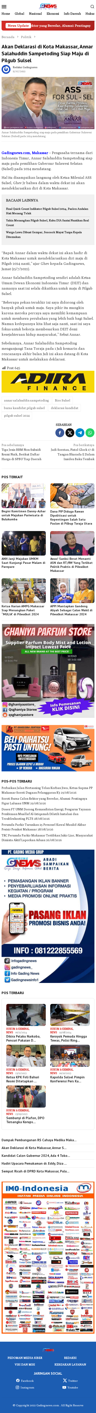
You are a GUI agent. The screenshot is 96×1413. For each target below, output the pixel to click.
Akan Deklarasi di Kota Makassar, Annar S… (34, 1148)
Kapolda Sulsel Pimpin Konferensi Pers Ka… (67, 1079)
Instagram (27, 1387)
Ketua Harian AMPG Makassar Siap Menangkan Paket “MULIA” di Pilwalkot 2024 (23, 610)
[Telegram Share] (79, 432)
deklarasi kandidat (64, 408)
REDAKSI (70, 1357)
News (9, 1032)
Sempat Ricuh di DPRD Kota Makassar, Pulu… (35, 1171)
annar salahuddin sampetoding (26, 400)
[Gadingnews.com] (48, 6)
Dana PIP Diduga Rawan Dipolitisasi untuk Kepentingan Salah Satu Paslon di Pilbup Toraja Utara (71, 517)
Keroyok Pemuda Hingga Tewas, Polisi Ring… (68, 1038)
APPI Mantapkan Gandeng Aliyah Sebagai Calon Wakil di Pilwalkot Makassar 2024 (71, 610)
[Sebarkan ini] (59, 432)
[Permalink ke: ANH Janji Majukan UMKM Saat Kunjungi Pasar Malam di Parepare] (24, 543)
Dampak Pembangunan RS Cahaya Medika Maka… (39, 1140)
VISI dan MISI (25, 1364)
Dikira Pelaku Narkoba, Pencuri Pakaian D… (23, 1038)
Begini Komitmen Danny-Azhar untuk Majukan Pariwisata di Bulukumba (24, 515)
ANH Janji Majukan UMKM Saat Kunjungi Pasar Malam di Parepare (23, 563)
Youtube (72, 1387)
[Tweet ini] (69, 432)
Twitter (73, 1380)
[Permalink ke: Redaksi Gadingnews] (6, 69)
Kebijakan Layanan (70, 1364)
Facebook (27, 1380)
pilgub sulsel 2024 (17, 415)
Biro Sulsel (62, 400)
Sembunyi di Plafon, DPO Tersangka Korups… (25, 1120)
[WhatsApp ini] (90, 432)
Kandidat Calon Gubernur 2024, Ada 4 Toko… (36, 1156)
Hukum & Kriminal (17, 1028)
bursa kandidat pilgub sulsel (24, 408)
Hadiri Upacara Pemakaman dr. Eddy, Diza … (34, 1164)
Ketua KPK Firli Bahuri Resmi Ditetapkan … (22, 1079)
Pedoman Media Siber (25, 1357)
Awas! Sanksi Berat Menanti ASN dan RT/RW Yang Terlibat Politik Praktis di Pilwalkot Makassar (71, 565)
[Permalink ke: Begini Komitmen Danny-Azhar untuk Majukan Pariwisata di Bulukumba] (24, 495)
